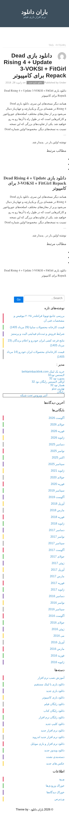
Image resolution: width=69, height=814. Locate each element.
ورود (61, 779)
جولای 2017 (57, 556)
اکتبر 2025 (58, 457)
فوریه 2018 (57, 516)
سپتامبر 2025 (56, 464)
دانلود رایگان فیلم (54, 704)
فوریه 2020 (57, 483)
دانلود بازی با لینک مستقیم (49, 684)
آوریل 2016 (57, 642)
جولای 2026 (57, 424)
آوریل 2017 (57, 569)
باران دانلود (34, 12)
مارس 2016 (57, 648)
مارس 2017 (57, 576)
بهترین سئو (58, 388)
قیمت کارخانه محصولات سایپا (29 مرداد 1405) (37, 327)
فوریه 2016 (57, 655)
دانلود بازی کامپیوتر (53, 697)
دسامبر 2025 (56, 444)
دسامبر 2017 (56, 530)
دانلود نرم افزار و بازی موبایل (47, 743)
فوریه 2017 (57, 582)
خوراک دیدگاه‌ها (55, 792)
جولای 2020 (57, 477)
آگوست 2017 (56, 549)
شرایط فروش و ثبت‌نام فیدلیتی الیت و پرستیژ (37, 333)
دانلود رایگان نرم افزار (51, 717)
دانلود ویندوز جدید (54, 750)
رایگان (60, 391)
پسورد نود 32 (56, 378)
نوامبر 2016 (57, 602)
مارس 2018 (57, 510)
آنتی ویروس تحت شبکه (33, 395)
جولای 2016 (57, 622)
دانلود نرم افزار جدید (52, 730)
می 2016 (58, 635)
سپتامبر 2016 (56, 609)
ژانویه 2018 (57, 523)
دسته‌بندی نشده (55, 756)
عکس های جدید (55, 763)
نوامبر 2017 (57, 536)
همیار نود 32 (57, 385)
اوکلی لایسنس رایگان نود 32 (48, 381)
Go (19, 299)
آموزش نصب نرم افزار (51, 677)
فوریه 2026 (57, 431)
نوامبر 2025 (57, 450)
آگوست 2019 (56, 497)
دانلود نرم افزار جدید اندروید (48, 737)
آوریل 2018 (57, 503)
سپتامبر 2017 (56, 543)
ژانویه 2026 (57, 437)
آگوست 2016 (56, 615)
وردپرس (59, 799)
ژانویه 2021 (57, 470)
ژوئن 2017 (58, 563)
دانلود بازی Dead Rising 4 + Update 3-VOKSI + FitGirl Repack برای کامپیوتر (35, 65)
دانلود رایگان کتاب (54, 710)
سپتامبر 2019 (56, 490)
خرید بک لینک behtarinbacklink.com (43, 371)
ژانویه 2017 (57, 589)
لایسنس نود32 (56, 374)
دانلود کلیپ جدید (54, 723)
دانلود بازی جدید (35, 83)
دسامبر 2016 (56, 596)
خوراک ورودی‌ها (55, 785)
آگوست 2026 (56, 417)
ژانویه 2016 (57, 662)
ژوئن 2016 (58, 629)
